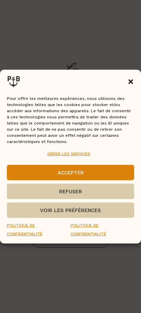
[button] (130, 81)
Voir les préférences (70, 210)
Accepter (70, 173)
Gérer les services (68, 153)
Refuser (70, 191)
